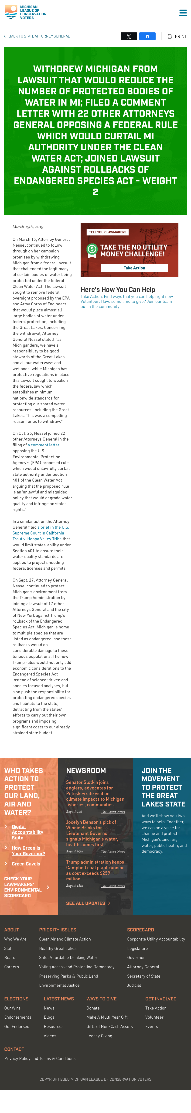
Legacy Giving (99, 1035)
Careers (11, 966)
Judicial (134, 985)
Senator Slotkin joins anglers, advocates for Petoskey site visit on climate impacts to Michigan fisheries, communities (95, 793)
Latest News (59, 999)
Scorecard (140, 930)
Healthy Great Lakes (57, 948)
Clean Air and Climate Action (65, 939)
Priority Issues (57, 930)
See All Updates (85, 903)
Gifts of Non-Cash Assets (109, 1026)
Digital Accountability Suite (27, 832)
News (49, 1008)
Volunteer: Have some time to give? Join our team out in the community (126, 304)
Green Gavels (26, 864)
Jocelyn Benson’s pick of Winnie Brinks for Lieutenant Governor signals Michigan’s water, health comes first (92, 833)
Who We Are (15, 939)
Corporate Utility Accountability (156, 939)
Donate (93, 1008)
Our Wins (12, 1008)
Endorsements (17, 1017)
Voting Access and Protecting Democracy (77, 966)
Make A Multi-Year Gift (107, 1017)
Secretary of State (143, 976)
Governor (136, 957)
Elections (16, 999)
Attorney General (143, 966)
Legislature (137, 948)
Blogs (49, 1017)
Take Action (156, 1008)
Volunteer (154, 1017)
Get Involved (161, 999)
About (11, 930)
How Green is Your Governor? (28, 851)
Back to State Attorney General (39, 36)
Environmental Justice (59, 985)
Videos (50, 1035)
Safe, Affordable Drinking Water (68, 957)
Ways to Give (101, 999)
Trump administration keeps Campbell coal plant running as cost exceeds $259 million (95, 870)
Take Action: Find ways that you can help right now (127, 296)
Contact (14, 1049)
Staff (8, 948)
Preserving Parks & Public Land (68, 976)
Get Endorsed (16, 1026)
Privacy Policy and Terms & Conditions (39, 1058)
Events (151, 1026)
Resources (53, 1026)
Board (9, 957)
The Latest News (113, 812)
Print (180, 36)
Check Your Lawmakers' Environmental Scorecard (23, 887)
